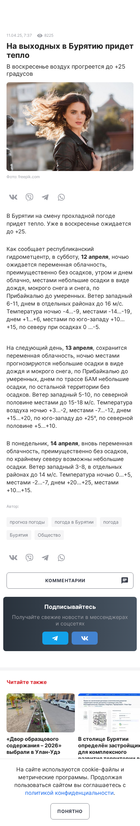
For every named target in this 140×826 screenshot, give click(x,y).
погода (111, 522)
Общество (49, 535)
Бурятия (19, 535)
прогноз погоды (27, 522)
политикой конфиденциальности (69, 793)
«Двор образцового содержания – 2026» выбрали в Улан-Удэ (34, 745)
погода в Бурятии (74, 522)
